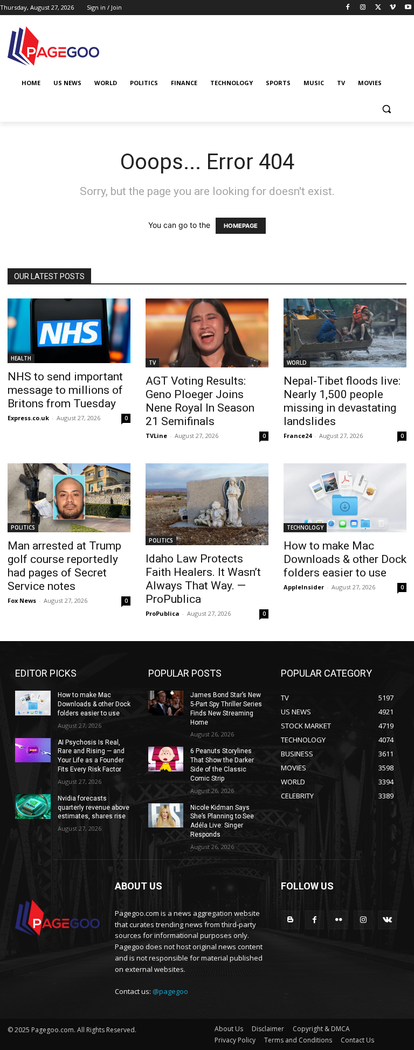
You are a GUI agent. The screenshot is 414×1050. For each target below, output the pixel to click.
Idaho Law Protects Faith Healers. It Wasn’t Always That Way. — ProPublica (203, 579)
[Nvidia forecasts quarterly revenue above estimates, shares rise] (33, 806)
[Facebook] (348, 8)
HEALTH (21, 358)
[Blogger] (290, 919)
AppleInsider (304, 587)
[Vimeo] (393, 8)
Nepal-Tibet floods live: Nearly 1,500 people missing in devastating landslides (342, 401)
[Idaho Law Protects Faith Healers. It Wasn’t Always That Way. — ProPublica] (207, 504)
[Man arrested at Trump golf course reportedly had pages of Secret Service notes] (69, 497)
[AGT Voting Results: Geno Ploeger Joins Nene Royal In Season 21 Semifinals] (207, 332)
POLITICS (23, 527)
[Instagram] (363, 8)
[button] (386, 109)
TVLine (156, 436)
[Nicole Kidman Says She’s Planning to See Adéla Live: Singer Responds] (166, 815)
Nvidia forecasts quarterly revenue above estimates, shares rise (93, 807)
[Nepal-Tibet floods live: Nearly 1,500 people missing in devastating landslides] (345, 332)
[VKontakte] (387, 919)
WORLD (297, 362)
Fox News (22, 600)
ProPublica (163, 613)
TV (152, 362)
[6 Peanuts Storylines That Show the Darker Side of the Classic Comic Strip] (166, 759)
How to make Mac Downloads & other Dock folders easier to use (345, 559)
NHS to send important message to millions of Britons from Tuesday (65, 390)
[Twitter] (378, 8)
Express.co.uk (28, 418)
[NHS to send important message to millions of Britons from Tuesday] (69, 330)
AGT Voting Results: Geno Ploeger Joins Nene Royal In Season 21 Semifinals (200, 401)
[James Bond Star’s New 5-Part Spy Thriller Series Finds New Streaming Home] (166, 703)
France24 (298, 436)
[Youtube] (408, 8)
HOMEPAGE (241, 226)
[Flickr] (338, 919)
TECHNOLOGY (305, 527)
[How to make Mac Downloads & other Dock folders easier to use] (345, 497)
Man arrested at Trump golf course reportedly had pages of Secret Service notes (64, 566)
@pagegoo (170, 991)
